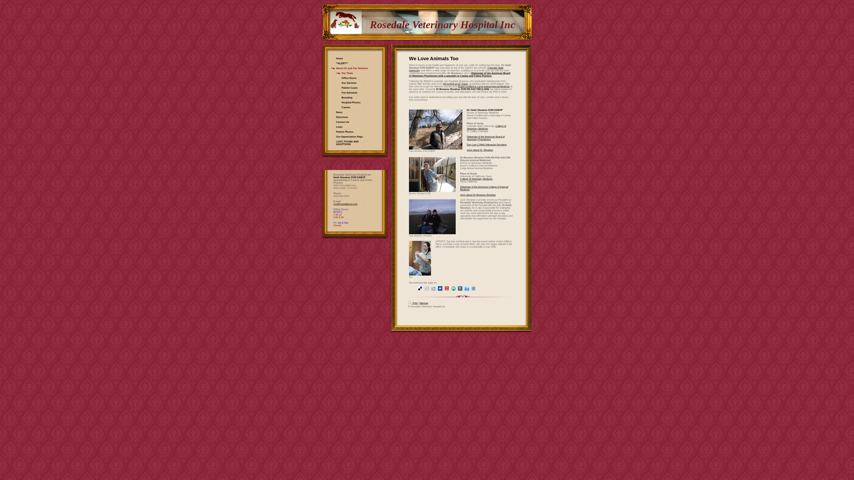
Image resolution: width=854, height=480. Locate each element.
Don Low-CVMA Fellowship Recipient (487, 144)
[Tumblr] (460, 288)
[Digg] (427, 288)
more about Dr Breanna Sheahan (478, 195)
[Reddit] (433, 288)
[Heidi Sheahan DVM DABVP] (435, 130)
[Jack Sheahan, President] (432, 216)
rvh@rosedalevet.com (345, 204)
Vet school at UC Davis (455, 83)
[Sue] (420, 258)
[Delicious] (420, 288)
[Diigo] (467, 288)
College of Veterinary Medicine (486, 127)
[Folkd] (440, 288)
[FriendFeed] (473, 288)
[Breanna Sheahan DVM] (432, 174)
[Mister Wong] (447, 288)
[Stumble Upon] (453, 288)
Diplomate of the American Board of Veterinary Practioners (486, 138)
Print (415, 303)
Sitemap (423, 303)
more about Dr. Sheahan (480, 150)
